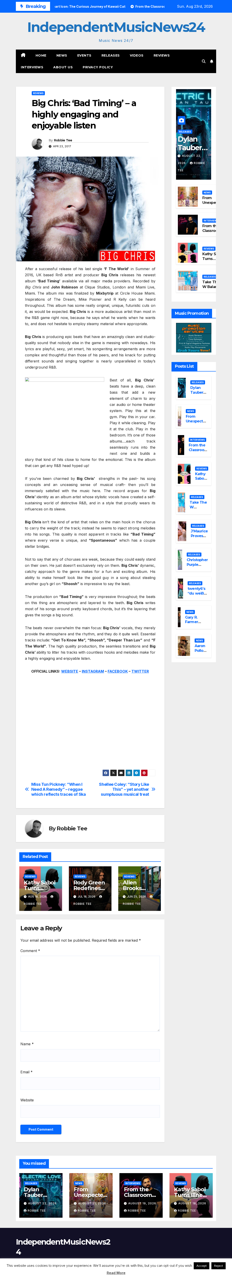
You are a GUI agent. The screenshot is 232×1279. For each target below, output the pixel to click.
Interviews (32, 67)
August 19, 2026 (142, 1203)
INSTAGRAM (93, 671)
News (61, 55)
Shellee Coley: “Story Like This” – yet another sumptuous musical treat (124, 789)
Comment (30, 950)
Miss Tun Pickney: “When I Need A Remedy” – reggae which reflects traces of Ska (58, 789)
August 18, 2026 (192, 1203)
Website (27, 1100)
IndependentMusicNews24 (116, 27)
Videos (137, 55)
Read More (116, 1273)
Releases (111, 55)
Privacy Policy (98, 67)
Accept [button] (201, 1265)
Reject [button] (218, 1265)
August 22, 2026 (42, 1203)
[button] (203, 61)
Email (26, 1072)
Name (27, 1044)
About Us (63, 67)
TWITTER (140, 671)
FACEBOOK (118, 671)
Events (84, 55)
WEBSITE (69, 671)
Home (41, 55)
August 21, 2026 (92, 1203)
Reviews (162, 55)
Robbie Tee (63, 140)
